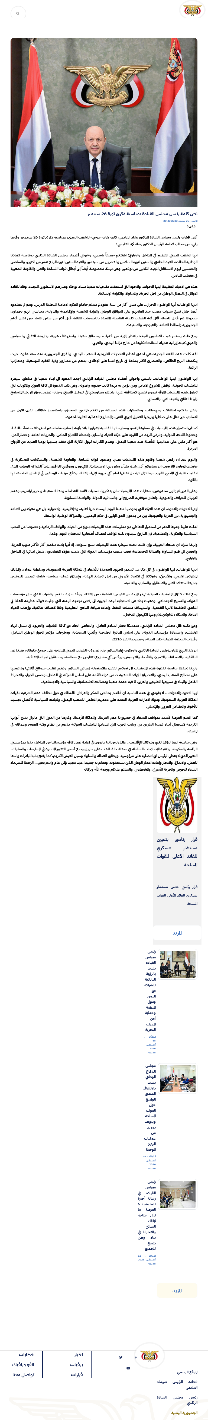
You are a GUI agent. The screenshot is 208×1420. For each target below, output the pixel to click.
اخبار (78, 1354)
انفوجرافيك (23, 1364)
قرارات (77, 1374)
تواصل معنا (23, 1374)
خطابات (26, 1354)
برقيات (76, 1364)
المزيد (177, 932)
